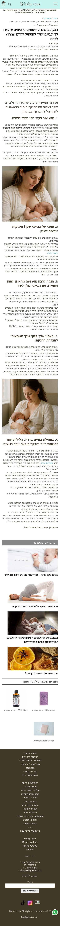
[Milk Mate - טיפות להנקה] (16, 698)
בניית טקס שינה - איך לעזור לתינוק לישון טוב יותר (31, 575)
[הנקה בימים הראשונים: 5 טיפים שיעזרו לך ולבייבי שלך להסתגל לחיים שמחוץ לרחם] (30, 623)
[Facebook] (37, 903)
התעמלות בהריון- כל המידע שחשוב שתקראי (35, 606)
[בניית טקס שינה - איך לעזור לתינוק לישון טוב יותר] (30, 560)
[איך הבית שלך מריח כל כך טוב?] (30, 658)
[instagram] (30, 903)
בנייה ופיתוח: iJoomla (29, 917)
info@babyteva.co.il (30, 870)
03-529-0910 (30, 867)
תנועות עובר (47, 463)
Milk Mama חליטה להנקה (44, 710)
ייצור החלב (52, 253)
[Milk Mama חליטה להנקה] (44, 698)
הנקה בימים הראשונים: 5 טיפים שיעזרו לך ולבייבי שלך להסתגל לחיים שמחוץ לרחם (32, 640)
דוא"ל (30, 882)
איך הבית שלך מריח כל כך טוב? (41, 673)
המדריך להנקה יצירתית (44, 740)
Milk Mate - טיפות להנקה (16, 710)
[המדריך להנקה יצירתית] (44, 728)
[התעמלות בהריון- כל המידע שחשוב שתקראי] (30, 591)
